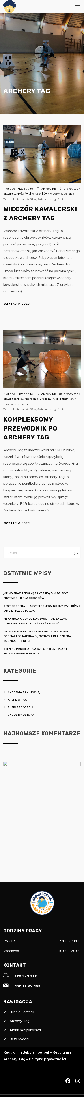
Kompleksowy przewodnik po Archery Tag (30, 428)
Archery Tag (49, 188)
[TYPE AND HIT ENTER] (76, 552)
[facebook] (67, 1081)
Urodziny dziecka (21, 714)
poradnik (32, 398)
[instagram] (77, 1081)
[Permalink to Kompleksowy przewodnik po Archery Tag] (42, 359)
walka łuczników (36, 193)
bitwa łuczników (13, 193)
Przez (25, 188)
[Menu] (77, 6)
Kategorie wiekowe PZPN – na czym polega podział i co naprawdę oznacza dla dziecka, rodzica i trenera (37, 636)
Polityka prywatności (47, 1059)
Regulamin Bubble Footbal (26, 1052)
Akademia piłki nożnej (24, 692)
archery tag (71, 188)
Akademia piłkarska (25, 1030)
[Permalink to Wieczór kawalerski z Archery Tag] (42, 154)
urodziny (45, 398)
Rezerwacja (19, 1039)
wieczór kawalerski (62, 193)
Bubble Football (21, 707)
